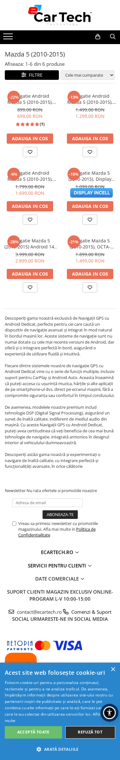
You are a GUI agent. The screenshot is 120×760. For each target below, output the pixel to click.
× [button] (112, 669)
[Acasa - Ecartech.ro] (60, 15)
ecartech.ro (58, 552)
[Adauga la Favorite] (30, 152)
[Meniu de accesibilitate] (109, 713)
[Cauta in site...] (113, 36)
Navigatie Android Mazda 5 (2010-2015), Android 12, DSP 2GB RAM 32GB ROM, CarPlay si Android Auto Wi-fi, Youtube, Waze (30, 99)
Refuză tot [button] (90, 732)
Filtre (34, 75)
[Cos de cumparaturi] (98, 36)
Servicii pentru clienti (57, 565)
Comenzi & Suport (90, 612)
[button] (60, 749)
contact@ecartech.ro (63, 612)
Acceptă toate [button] (33, 732)
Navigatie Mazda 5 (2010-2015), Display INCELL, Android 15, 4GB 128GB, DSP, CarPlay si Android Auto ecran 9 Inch (90, 176)
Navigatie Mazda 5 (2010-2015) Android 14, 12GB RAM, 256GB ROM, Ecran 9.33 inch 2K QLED (30, 244)
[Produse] (8, 38)
